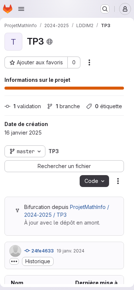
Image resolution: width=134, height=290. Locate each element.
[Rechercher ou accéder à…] (104, 8)
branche (68, 106)
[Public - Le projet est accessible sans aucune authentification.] (49, 42)
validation (27, 106)
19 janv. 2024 (70, 251)
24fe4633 (42, 251)
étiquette (108, 106)
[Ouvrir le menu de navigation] (21, 9)
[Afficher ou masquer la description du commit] (14, 261)
